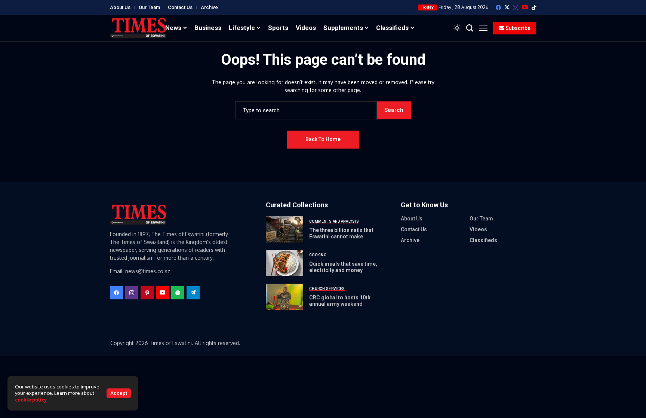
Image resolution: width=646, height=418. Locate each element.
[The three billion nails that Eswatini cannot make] (284, 229)
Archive (209, 7)
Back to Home (323, 139)
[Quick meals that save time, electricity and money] (284, 263)
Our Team (149, 7)
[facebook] (498, 7)
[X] (507, 7)
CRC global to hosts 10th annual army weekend (339, 301)
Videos (478, 229)
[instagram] (515, 7)
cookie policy (31, 400)
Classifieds (483, 240)
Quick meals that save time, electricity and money (343, 267)
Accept (118, 393)
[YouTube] (525, 7)
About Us (120, 7)
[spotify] (177, 292)
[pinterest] (147, 292)
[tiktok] (534, 7)
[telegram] (193, 292)
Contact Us (180, 7)
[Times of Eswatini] (138, 28)
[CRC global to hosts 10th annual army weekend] (284, 297)
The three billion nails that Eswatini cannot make (341, 233)
